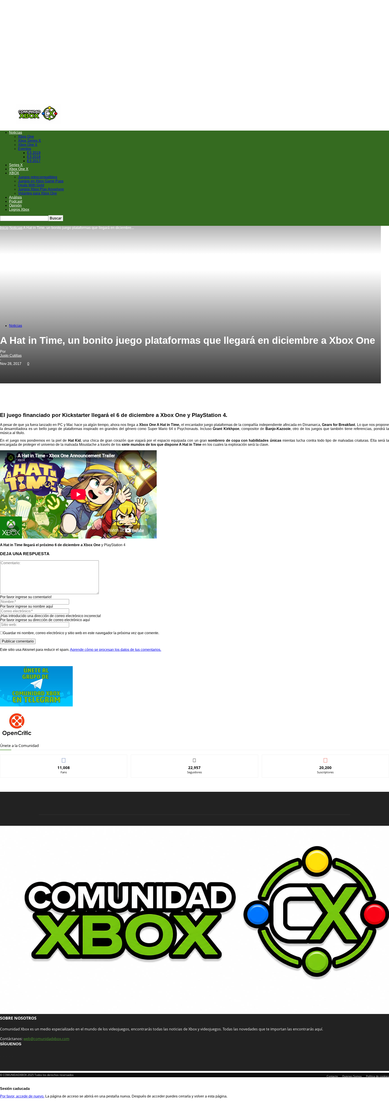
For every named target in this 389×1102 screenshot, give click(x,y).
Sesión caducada (15, 1089)
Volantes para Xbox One (37, 193)
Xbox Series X (29, 141)
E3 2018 (34, 157)
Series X (16, 165)
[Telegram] (89, 398)
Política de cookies (377, 1076)
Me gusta (64, 758)
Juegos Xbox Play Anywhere (41, 189)
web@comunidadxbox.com (46, 1038)
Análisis (15, 197)
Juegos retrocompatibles (37, 177)
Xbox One (26, 136)
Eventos (24, 149)
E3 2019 (34, 153)
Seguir (194, 758)
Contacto (332, 1076)
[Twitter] (57, 398)
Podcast (15, 201)
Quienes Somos (352, 1076)
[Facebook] (40, 398)
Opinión (15, 205)
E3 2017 (34, 161)
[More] (105, 399)
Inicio (4, 228)
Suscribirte (325, 758)
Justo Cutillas (11, 356)
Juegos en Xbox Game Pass (40, 181)
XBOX (14, 173)
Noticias (15, 132)
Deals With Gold (31, 185)
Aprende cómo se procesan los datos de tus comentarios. (115, 650)
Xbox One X (27, 145)
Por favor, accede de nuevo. (22, 1096)
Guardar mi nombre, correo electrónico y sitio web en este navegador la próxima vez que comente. (81, 633)
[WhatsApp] (73, 398)
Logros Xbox (19, 209)
